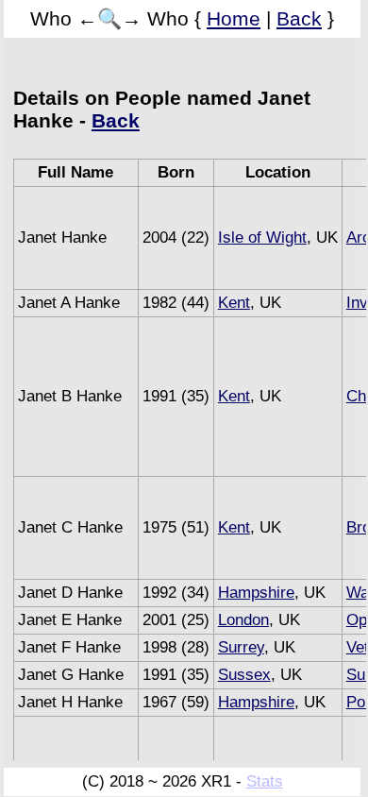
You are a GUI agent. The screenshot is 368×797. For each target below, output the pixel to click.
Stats (264, 781)
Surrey (241, 647)
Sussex (244, 675)
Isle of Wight (262, 237)
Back (299, 18)
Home (233, 18)
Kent (234, 303)
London (243, 620)
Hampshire (256, 593)
